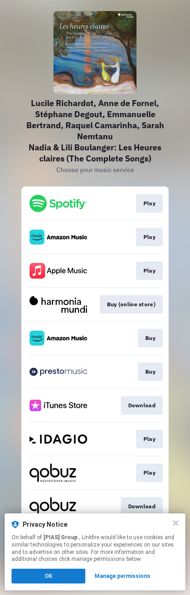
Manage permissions (122, 576)
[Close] (175, 523)
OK (48, 576)
